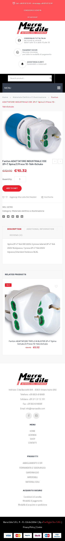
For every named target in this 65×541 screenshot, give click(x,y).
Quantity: (7, 179)
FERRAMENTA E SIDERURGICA (32, 467)
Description (14, 229)
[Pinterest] (13, 216)
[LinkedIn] (22, 216)
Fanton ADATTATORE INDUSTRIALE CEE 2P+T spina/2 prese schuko (60, 162)
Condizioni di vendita (32, 496)
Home (5, 97)
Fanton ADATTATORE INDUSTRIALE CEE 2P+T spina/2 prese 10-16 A (55, 162)
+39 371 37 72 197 (25, 3)
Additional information (40, 229)
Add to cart (12, 188)
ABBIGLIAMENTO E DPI (32, 463)
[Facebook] (3, 216)
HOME (32, 431)
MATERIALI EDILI (33, 482)
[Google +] (17, 216)
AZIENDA (32, 435)
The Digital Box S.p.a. (52, 522)
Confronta (32, 346)
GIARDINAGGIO (32, 472)
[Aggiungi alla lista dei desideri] (57, 286)
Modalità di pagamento (32, 500)
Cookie (39, 527)
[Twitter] (8, 216)
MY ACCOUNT (33, 17)
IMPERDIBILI (32, 477)
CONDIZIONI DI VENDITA (32, 10)
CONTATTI (32, 442)
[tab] (15, 229)
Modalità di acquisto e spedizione (32, 504)
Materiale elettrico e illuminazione (29, 97)
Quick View (40, 346)
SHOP (32, 438)
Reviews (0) (16, 235)
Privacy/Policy (29, 527)
